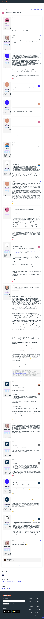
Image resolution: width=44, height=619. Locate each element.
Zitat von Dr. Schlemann (17, 445)
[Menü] (41, 2)
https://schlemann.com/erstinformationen (19, 373)
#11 (40, 242)
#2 (40, 35)
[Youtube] (29, 615)
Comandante (19, 288)
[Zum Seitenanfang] (43, 618)
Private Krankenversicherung (11, 581)
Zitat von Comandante (17, 406)
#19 (40, 515)
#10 (40, 207)
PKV (3, 581)
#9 (40, 181)
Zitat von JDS (15, 85)
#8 (40, 160)
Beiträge (4, 28)
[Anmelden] (39, 1)
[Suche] (37, 2)
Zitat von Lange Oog (16, 103)
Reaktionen (5, 27)
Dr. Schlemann (15, 275)
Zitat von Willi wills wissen (17, 121)
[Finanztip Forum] (7, 1)
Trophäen (5, 94)
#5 (40, 100)
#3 (40, 53)
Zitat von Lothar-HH (16, 164)
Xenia (8, 559)
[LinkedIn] (35, 615)
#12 (40, 285)
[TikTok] (33, 615)
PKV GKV (19, 581)
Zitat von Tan (15, 482)
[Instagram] (31, 615)
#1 (40, 17)
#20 (40, 540)
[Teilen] (41, 9)
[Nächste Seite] (7, 9)
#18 (40, 497)
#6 (40, 118)
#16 (40, 459)
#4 (40, 82)
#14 (40, 423)
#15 (40, 441)
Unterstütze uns (7, 595)
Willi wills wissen (15, 290)
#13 (40, 381)
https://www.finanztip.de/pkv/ (27, 22)
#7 (40, 142)
